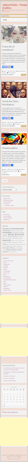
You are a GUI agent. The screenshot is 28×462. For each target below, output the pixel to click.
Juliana (5, 71)
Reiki (5, 281)
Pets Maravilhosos (7, 278)
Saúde (15, 171)
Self (18, 248)
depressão (6, 240)
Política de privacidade (8, 200)
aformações (14, 230)
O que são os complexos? (8, 48)
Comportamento (21, 169)
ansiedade (7, 232)
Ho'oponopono (14, 242)
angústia (21, 230)
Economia (6, 267)
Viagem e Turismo (7, 290)
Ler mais (23, 74)
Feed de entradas (7, 216)
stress (21, 248)
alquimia (17, 230)
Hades (9, 242)
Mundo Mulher (6, 276)
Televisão (5, 286)
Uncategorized (9, 124)
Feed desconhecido (11, 412)
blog (6, 236)
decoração (16, 238)
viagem (13, 251)
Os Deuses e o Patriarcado (9, 376)
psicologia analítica (8, 248)
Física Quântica (7, 271)
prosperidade (19, 246)
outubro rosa (9, 246)
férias (23, 240)
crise (3, 238)
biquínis (3, 236)
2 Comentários (17, 124)
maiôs (7, 244)
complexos (21, 236)
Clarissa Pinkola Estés (13, 236)
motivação (13, 244)
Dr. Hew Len (17, 240)
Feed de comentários (8, 217)
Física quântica (5, 242)
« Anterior (5, 180)
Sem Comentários (12, 72)
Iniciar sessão (6, 214)
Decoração (6, 266)
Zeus (16, 251)
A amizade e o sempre (9, 205)
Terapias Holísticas (7, 202)
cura (13, 238)
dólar (21, 240)
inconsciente (20, 242)
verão (10, 251)
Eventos (5, 269)
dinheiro (13, 240)
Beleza (5, 262)
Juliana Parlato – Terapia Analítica (14, 6)
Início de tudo (6, 272)
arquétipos (4, 235)
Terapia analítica (10, 148)
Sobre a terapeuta (7, 285)
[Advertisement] (14, 309)
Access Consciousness (13, 228)
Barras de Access (16, 234)
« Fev (3, 406)
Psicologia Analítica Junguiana (8, 171)
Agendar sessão (7, 198)
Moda (5, 274)
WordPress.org (7, 219)
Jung (4, 244)
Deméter (20, 238)
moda (10, 244)
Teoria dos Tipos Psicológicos (10, 103)
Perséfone (14, 246)
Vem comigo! (6, 203)
